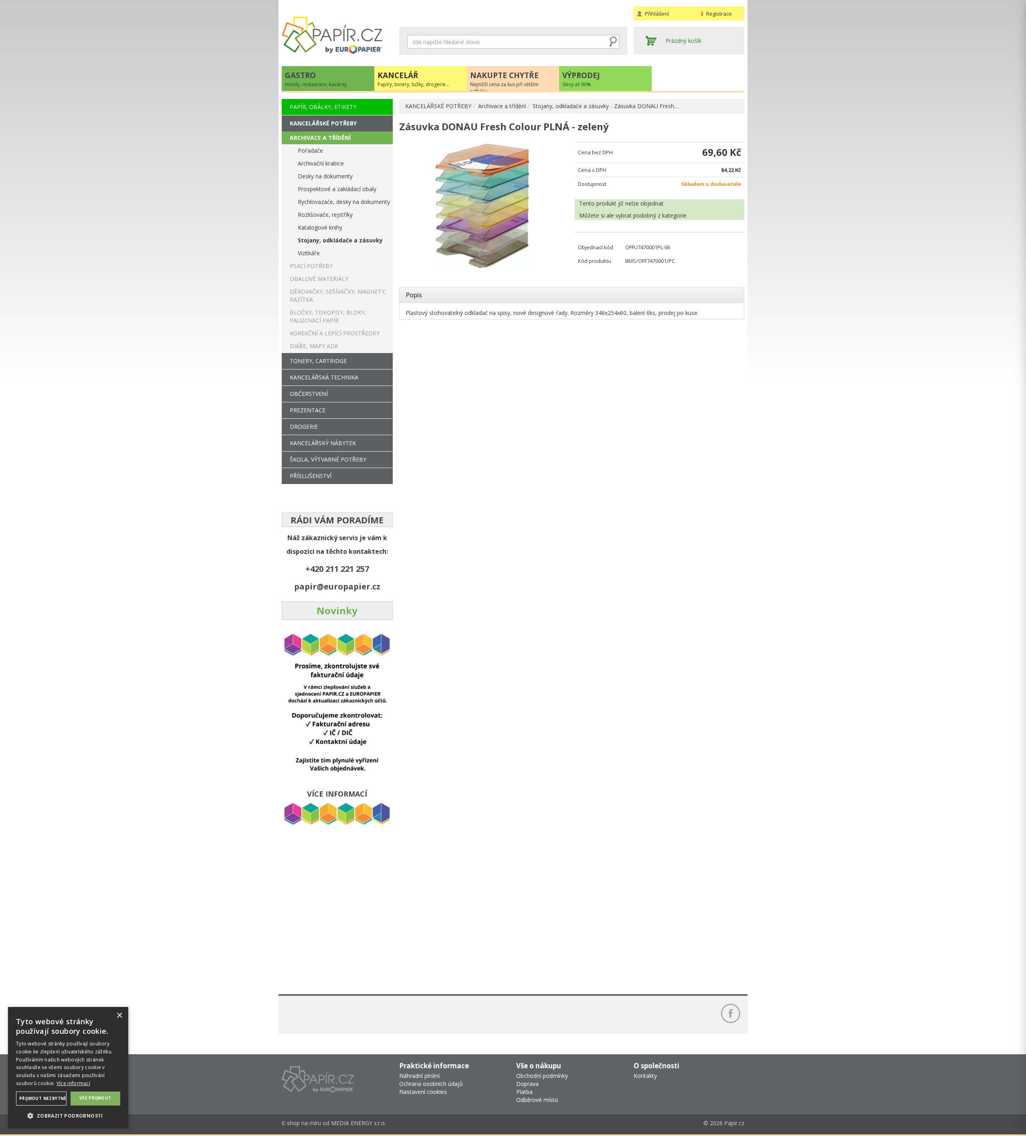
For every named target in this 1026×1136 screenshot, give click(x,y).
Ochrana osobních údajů (431, 1084)
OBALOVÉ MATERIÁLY (319, 278)
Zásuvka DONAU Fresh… (646, 106)
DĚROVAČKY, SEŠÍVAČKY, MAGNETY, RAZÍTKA (338, 295)
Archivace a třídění (502, 106)
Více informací (73, 1083)
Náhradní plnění (419, 1076)
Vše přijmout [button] (95, 1098)
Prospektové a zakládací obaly (337, 189)
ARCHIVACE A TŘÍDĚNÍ (320, 137)
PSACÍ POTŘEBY (311, 266)
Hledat (613, 42)
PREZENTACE (307, 410)
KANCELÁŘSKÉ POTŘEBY (438, 106)
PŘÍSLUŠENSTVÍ (310, 476)
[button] (68, 1115)
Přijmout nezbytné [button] (43, 1098)
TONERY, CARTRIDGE (318, 361)
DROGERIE (304, 426)
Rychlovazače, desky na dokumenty (344, 202)
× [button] (119, 1016)
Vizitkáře (309, 253)
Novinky (337, 610)
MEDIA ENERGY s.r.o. (358, 1123)
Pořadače (310, 150)
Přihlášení (657, 13)
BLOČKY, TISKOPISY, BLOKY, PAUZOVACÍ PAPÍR (328, 316)
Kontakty (645, 1076)
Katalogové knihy (320, 227)
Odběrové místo (537, 1100)
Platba (524, 1092)
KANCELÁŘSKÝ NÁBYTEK (323, 443)
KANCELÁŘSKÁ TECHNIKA (324, 377)
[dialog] (68, 1067)
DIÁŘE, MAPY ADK (314, 346)
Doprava (527, 1084)
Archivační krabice (321, 163)
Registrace (719, 13)
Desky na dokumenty (325, 176)
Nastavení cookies (423, 1092)
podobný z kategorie (660, 215)
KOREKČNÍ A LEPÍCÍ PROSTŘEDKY (335, 333)
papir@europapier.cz (337, 586)
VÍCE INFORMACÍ (337, 794)
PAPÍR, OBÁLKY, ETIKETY (323, 107)
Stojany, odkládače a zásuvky (340, 240)
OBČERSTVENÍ (309, 393)
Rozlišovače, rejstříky (325, 214)
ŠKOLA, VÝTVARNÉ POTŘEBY (328, 459)
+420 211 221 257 (337, 568)
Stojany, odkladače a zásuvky (571, 106)
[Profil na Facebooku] (730, 1013)
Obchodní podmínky (542, 1076)
